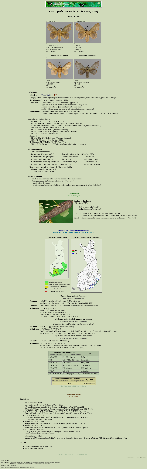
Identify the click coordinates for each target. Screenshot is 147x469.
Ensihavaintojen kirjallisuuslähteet (73, 386)
